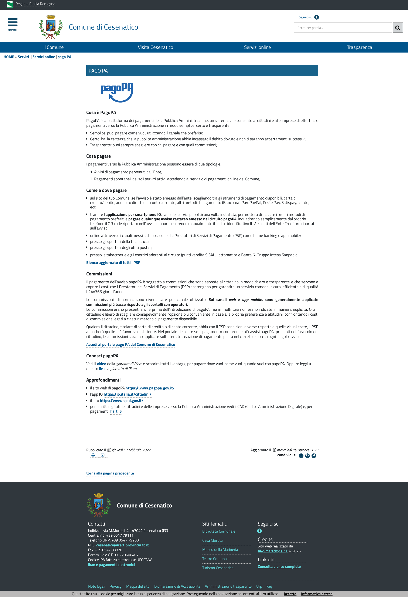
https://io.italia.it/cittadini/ (128, 394)
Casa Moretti (212, 540)
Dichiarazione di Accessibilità (177, 586)
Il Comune (53, 47)
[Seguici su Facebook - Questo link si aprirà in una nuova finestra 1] (259, 531)
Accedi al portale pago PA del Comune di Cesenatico (130, 344)
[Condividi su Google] (307, 455)
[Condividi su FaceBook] (301, 455)
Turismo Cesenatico (218, 568)
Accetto (290, 594)
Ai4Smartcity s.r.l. (273, 551)
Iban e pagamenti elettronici (111, 564)
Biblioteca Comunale (218, 531)
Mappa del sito (138, 586)
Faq (269, 586)
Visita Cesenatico (155, 47)
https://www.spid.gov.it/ (121, 400)
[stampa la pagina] (94, 455)
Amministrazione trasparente (228, 586)
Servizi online (257, 47)
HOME (9, 57)
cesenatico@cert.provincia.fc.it (122, 545)
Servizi (24, 57)
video (101, 364)
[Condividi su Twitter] (314, 455)
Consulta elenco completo (279, 566)
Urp (259, 586)
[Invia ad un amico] (103, 455)
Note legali (96, 586)
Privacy (116, 586)
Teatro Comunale (216, 558)
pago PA (64, 57)
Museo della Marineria (220, 549)
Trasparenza (359, 47)
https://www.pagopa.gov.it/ (150, 388)
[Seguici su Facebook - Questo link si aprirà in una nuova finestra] (316, 17)
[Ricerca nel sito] (398, 28)
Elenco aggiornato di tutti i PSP (113, 262)
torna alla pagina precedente (110, 473)
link (102, 369)
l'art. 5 (116, 411)
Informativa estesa (317, 594)
